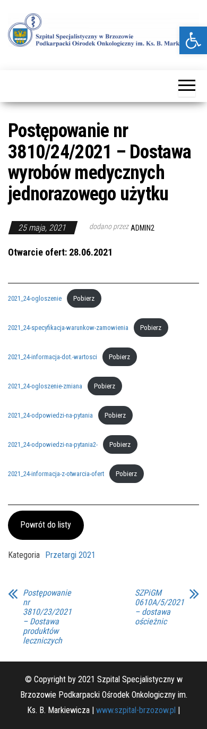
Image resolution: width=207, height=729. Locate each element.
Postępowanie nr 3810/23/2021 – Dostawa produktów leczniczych (47, 617)
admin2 (142, 228)
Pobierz (83, 298)
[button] (193, 40)
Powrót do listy (45, 525)
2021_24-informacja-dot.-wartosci (52, 357)
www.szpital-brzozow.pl (136, 710)
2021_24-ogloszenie (35, 298)
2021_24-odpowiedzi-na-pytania (50, 415)
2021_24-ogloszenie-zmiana (45, 386)
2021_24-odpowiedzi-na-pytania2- (53, 444)
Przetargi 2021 (70, 555)
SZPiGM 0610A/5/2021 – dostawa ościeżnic (159, 607)
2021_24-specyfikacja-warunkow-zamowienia (68, 328)
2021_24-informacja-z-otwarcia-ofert (56, 474)
